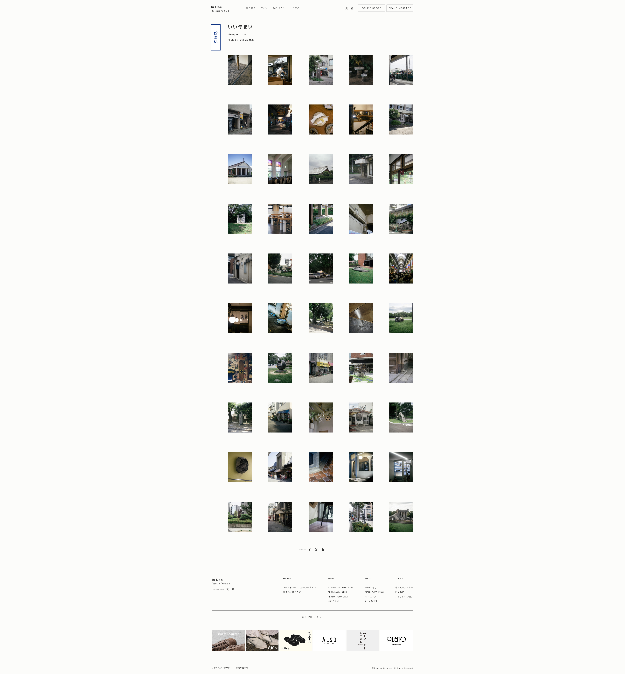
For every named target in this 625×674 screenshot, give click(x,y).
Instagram (352, 8)
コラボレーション (404, 597)
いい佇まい (333, 601)
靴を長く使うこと (292, 592)
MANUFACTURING (374, 592)
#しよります (371, 601)
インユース (370, 597)
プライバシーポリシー (222, 668)
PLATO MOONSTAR (338, 597)
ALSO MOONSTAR (337, 592)
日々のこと (401, 592)
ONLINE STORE (371, 8)
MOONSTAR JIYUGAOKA (341, 587)
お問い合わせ (242, 668)
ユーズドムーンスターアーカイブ (300, 587)
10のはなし (371, 587)
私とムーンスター (404, 587)
